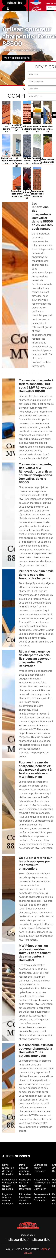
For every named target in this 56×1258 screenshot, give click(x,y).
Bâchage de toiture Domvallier (40, 1168)
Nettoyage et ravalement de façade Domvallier (42, 1184)
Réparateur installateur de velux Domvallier (25, 1199)
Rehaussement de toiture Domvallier (42, 1197)
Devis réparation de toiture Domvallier (8, 1169)
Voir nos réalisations (17, 57)
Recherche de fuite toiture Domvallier (25, 1184)
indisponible (14, 12)
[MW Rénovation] (28, 1224)
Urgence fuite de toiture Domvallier (8, 1199)
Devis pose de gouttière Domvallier (25, 1169)
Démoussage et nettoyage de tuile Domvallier (9, 1184)
